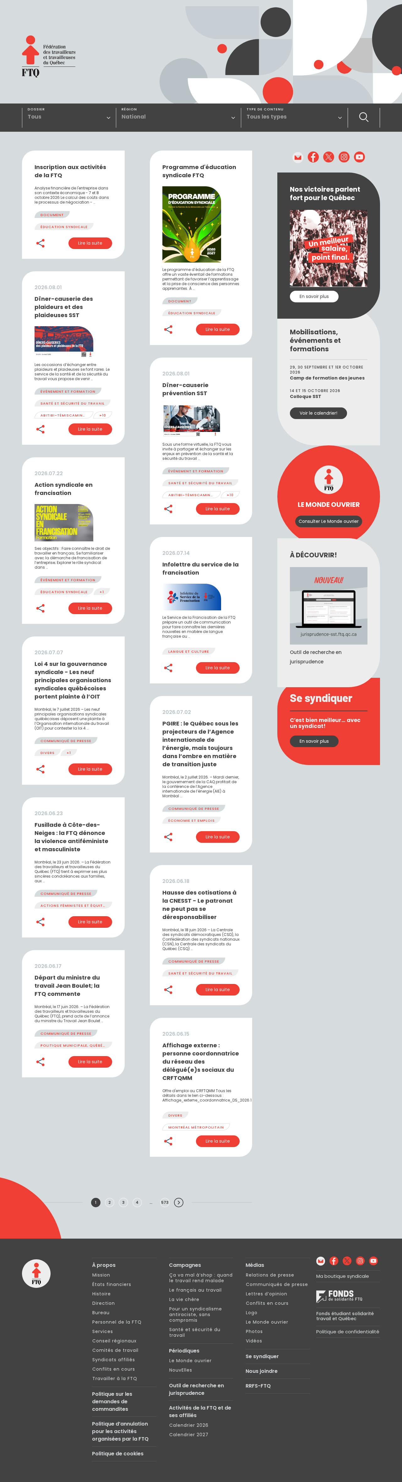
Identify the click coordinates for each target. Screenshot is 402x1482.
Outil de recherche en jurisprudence (196, 1389)
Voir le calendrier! (318, 413)
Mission (101, 1275)
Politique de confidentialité (347, 1331)
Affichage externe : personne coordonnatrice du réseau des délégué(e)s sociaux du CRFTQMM (200, 1061)
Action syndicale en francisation (64, 489)
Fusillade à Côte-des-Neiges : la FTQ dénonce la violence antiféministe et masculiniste (71, 837)
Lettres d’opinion (266, 1294)
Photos (254, 1331)
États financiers (111, 1284)
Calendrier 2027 (189, 1435)
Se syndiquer (262, 1356)
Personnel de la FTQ (117, 1322)
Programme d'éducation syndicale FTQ (199, 171)
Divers (48, 752)
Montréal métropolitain (196, 1127)
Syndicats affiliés (113, 1360)
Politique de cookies (118, 1453)
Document (52, 214)
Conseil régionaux (114, 1341)
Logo (252, 1312)
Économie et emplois (191, 820)
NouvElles (180, 1370)
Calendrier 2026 (189, 1425)
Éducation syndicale (64, 226)
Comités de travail (115, 1350)
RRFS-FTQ (258, 1385)
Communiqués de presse (277, 1284)
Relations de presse (270, 1275)
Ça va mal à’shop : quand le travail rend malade (201, 1278)
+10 (102, 415)
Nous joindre (262, 1371)
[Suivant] (178, 1202)
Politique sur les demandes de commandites (112, 1401)
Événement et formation (68, 391)
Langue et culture (188, 651)
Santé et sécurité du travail (73, 403)
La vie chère (184, 1299)
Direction (103, 1303)
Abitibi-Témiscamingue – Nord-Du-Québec (88, 415)
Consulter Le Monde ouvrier (329, 521)
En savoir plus (314, 296)
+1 (102, 591)
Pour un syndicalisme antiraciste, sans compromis (195, 1314)
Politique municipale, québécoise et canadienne (94, 1045)
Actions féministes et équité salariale (84, 905)
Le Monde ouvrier (190, 1360)
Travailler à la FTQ (114, 1378)
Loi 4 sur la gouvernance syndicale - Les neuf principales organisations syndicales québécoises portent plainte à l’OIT (73, 680)
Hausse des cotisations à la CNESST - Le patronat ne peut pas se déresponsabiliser (199, 905)
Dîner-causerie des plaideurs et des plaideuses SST (64, 307)
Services (102, 1331)
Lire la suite (90, 243)
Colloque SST (305, 396)
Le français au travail (195, 1290)
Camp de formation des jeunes (327, 378)
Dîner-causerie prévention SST (185, 389)
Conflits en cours (113, 1369)
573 (165, 1202)
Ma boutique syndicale (342, 1276)
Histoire (101, 1294)
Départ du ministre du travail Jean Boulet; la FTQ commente (67, 986)
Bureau (101, 1312)
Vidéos (254, 1341)
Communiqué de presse (66, 740)
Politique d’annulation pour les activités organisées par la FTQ (120, 1431)
